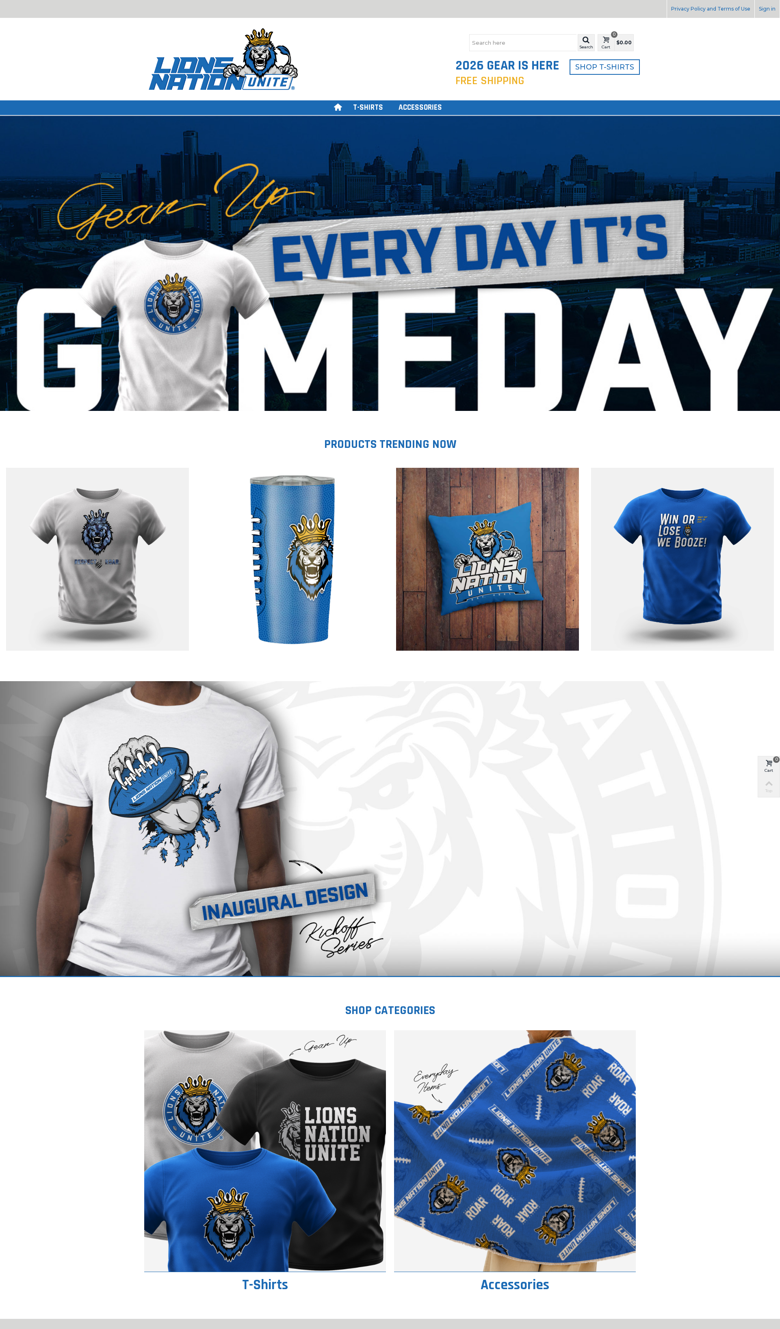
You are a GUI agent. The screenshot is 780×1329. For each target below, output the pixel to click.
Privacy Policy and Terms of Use (710, 9)
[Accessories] (515, 1151)
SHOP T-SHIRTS (604, 67)
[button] (586, 42)
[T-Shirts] (265, 1151)
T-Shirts (368, 107)
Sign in (767, 9)
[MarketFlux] (223, 59)
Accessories (420, 107)
